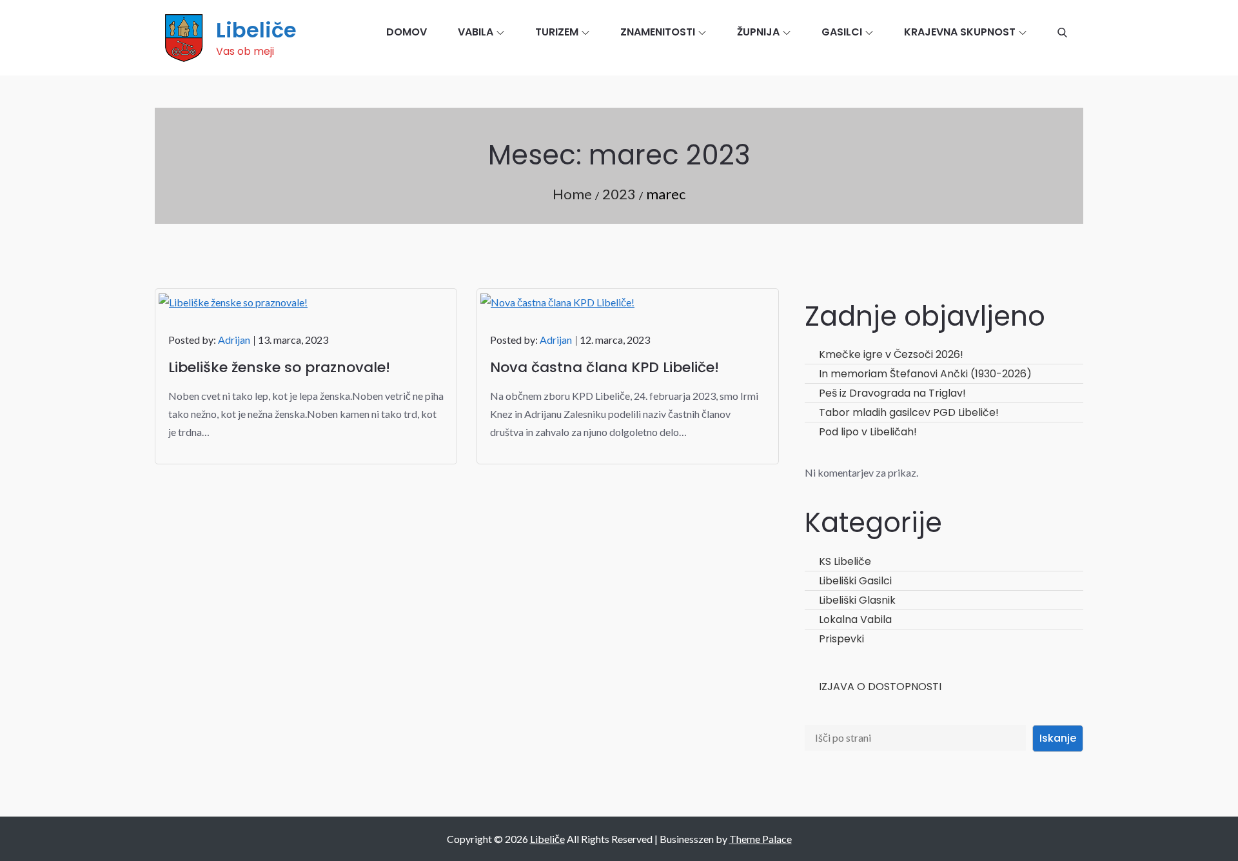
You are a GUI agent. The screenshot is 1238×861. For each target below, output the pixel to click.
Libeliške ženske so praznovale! (279, 367)
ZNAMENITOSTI (657, 32)
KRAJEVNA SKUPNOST (960, 32)
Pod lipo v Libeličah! (868, 431)
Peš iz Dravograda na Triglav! (892, 393)
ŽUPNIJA (758, 32)
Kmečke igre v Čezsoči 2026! (891, 354)
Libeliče (256, 30)
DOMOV (406, 32)
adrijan (234, 339)
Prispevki (841, 638)
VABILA (475, 32)
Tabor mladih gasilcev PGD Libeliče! (909, 412)
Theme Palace (760, 839)
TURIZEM (556, 32)
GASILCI (841, 32)
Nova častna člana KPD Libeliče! (604, 367)
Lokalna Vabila (855, 619)
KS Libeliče (845, 561)
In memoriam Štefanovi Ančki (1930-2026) (925, 373)
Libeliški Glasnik (857, 600)
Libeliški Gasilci (855, 580)
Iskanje (1057, 738)
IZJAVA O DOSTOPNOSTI (880, 686)
